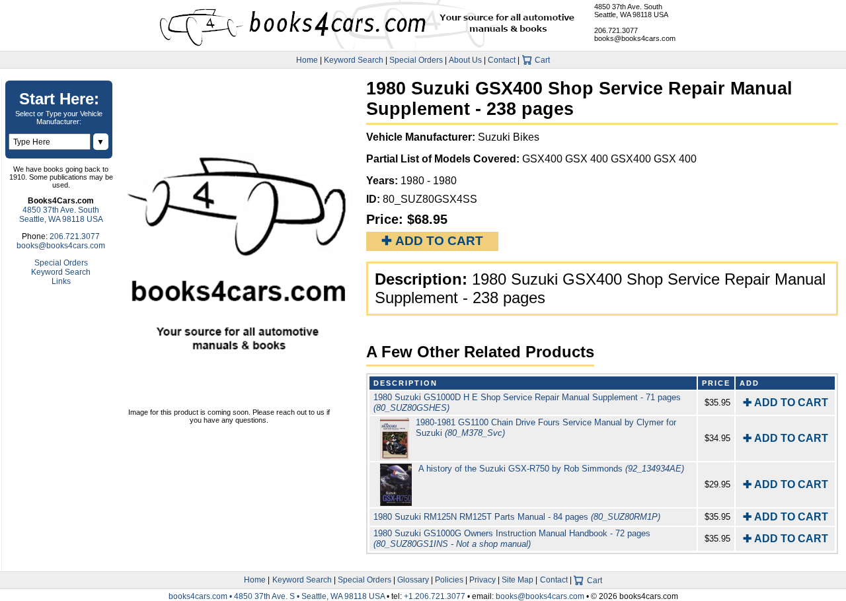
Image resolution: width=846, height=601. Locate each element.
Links (61, 281)
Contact (502, 60)
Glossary (413, 579)
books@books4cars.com (634, 38)
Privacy (482, 579)
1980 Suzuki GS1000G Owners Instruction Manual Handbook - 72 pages (511, 538)
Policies (449, 579)
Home (307, 60)
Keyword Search (353, 60)
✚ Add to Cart (432, 241)
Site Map (517, 579)
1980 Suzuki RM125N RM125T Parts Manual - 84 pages (516, 517)
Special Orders (416, 60)
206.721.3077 (616, 30)
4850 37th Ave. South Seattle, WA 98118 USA (631, 10)
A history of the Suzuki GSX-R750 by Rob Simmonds (551, 469)
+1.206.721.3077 (434, 596)
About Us (465, 60)
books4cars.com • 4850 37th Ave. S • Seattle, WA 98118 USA (278, 596)
